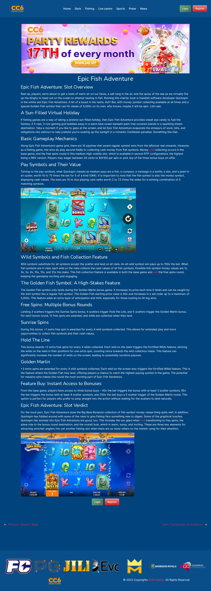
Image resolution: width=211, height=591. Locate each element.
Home (67, 8)
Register (199, 8)
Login (185, 8)
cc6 (152, 149)
